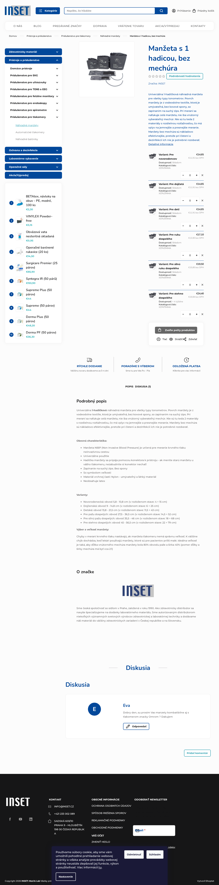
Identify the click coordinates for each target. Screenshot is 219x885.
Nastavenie (66, 876)
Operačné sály (18, 166)
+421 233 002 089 (64, 813)
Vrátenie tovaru (131, 26)
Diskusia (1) (143, 386)
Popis (129, 386)
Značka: (156, 83)
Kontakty (198, 26)
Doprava (100, 26)
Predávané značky (67, 26)
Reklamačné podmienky (108, 820)
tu (100, 867)
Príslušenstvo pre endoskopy (28, 103)
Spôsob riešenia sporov (109, 813)
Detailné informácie (160, 144)
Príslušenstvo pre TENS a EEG (28, 89)
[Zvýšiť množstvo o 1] (196, 175)
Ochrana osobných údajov (111, 805)
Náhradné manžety (27, 125)
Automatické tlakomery (30, 132)
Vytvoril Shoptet (205, 881)
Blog (38, 26)
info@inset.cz (64, 806)
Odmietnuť (134, 854)
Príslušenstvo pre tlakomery (28, 117)
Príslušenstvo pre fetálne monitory (32, 96)
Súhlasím (155, 854)
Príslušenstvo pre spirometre (28, 110)
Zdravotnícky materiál (23, 51)
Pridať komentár (197, 753)
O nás (18, 26)
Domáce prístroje (21, 68)
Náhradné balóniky (27, 139)
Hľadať (161, 10)
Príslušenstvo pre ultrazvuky (28, 82)
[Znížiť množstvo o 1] (183, 175)
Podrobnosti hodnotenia (184, 76)
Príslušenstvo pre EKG (24, 75)
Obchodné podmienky (107, 827)
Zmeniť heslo (101, 841)
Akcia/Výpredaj (167, 26)
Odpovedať (139, 726)
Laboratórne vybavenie (23, 158)
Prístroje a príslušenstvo (24, 60)
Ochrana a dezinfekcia (23, 150)
